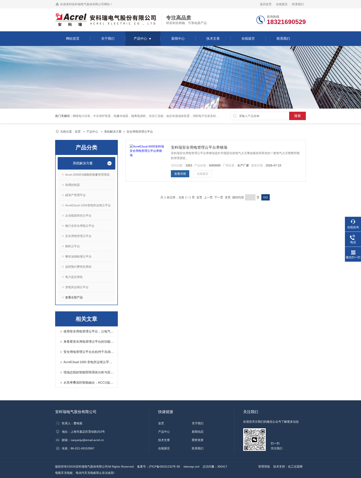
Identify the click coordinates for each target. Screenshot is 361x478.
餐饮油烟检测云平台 (78, 256)
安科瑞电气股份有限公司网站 (91, 4)
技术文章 (213, 38)
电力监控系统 (74, 277)
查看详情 (180, 173)
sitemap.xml (191, 466)
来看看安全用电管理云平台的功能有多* (89, 341)
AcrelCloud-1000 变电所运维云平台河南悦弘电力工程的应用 (89, 362)
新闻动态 (197, 431)
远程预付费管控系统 (78, 266)
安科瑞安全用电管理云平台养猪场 (199, 147)
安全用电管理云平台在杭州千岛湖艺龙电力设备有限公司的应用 (89, 352)
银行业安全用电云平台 (79, 225)
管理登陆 (264, 466)
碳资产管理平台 (75, 195)
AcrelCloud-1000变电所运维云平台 (88, 205)
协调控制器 (72, 184)
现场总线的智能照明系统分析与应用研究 (89, 372)
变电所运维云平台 (77, 287)
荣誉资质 (197, 440)
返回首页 (266, 4)
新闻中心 (178, 38)
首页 (78, 131)
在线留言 (282, 4)
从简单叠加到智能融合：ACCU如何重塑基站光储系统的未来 (89, 382)
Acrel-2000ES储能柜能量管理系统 (87, 174)
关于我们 (107, 38)
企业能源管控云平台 (78, 215)
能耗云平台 (72, 246)
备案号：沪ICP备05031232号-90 (158, 466)
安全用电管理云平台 (140, 131)
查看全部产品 (74, 297)
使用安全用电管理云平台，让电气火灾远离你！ (89, 331)
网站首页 (72, 38)
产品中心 (140, 38)
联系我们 (298, 4)
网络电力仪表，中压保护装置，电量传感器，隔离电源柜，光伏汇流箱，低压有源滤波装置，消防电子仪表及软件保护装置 (152, 116)
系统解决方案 (113, 131)
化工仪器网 (295, 466)
